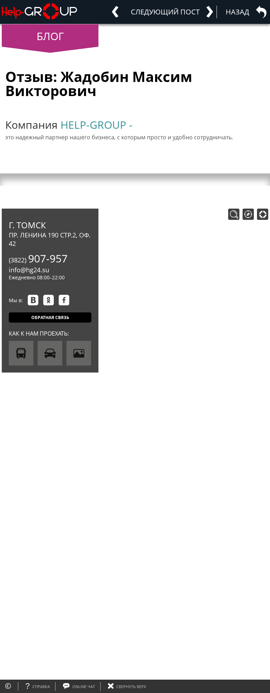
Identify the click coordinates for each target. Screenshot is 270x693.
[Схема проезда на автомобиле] (50, 353)
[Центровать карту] (248, 214)
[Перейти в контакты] (262, 214)
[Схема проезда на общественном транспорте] (21, 353)
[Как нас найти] (78, 353)
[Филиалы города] (233, 214)
